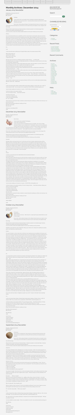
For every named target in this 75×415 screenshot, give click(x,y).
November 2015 (54, 74)
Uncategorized (53, 39)
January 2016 (53, 72)
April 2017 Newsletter (55, 47)
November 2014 (54, 83)
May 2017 (53, 63)
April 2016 (53, 69)
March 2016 (53, 70)
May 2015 (53, 79)
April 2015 (53, 80)
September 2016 (54, 65)
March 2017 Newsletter (55, 48)
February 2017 (53, 64)
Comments (54, 92)
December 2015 (54, 73)
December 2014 (54, 82)
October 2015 (53, 75)
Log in (52, 90)
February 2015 (53, 81)
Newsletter (53, 38)
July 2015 (53, 76)
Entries (53, 91)
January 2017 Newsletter (55, 51)
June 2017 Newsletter (55, 46)
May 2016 (53, 68)
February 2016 (53, 71)
